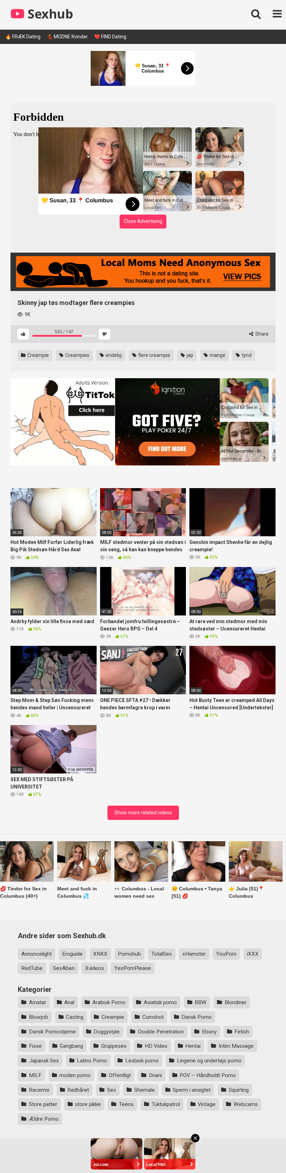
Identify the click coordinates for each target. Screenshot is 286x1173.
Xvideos (94, 968)
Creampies (76, 355)
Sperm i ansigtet (192, 1090)
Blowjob (38, 1017)
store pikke (88, 1104)
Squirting (239, 1090)
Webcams (246, 1104)
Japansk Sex (44, 1061)
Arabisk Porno (109, 1002)
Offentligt (120, 1075)
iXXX (252, 954)
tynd (246, 355)
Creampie (37, 355)
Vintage (207, 1104)
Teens (126, 1104)
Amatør (37, 1002)
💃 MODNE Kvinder (67, 36)
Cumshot (153, 1017)
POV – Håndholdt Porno (208, 1075)
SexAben (64, 968)
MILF (35, 1075)
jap (189, 355)
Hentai (193, 1046)
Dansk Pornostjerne (52, 1032)
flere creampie (153, 355)
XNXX (100, 954)
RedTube (32, 968)
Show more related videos (143, 812)
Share (261, 334)
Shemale (144, 1090)
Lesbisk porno (142, 1061)
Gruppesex (114, 1046)
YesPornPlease (132, 968)
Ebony (209, 1032)
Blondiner (236, 1002)
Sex (111, 1090)
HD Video (156, 1046)
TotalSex (161, 954)
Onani (155, 1075)
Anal (69, 1002)
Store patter (43, 1104)
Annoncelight (36, 954)
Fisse (35, 1046)
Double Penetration (161, 1032)
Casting (74, 1017)
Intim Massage (236, 1046)
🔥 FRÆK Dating (22, 36)
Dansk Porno (196, 1017)
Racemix (39, 1090)
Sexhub (49, 13)
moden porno (75, 1075)
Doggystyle (106, 1032)
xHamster (194, 954)
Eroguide (72, 954)
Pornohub (129, 954)
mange (217, 355)
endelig (113, 355)
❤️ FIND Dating (110, 36)
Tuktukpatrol (166, 1104)
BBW (200, 1002)
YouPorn (226, 954)
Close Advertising (143, 221)
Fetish (241, 1032)
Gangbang (71, 1046)
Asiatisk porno (160, 1002)
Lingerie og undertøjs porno (209, 1061)
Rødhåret (78, 1090)
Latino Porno (92, 1061)
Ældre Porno (44, 1119)
